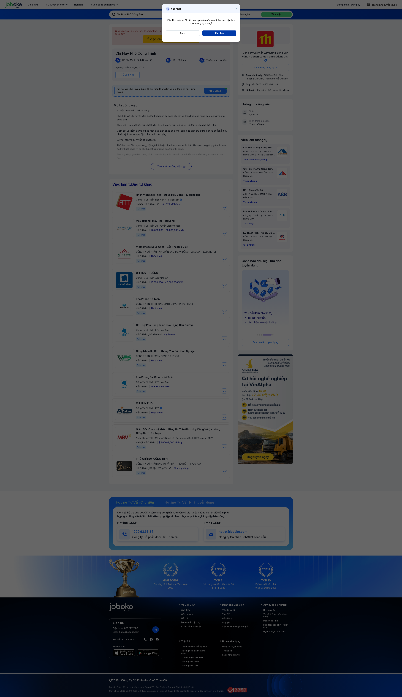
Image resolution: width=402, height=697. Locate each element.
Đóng (182, 33)
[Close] (236, 8)
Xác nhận (219, 33)
